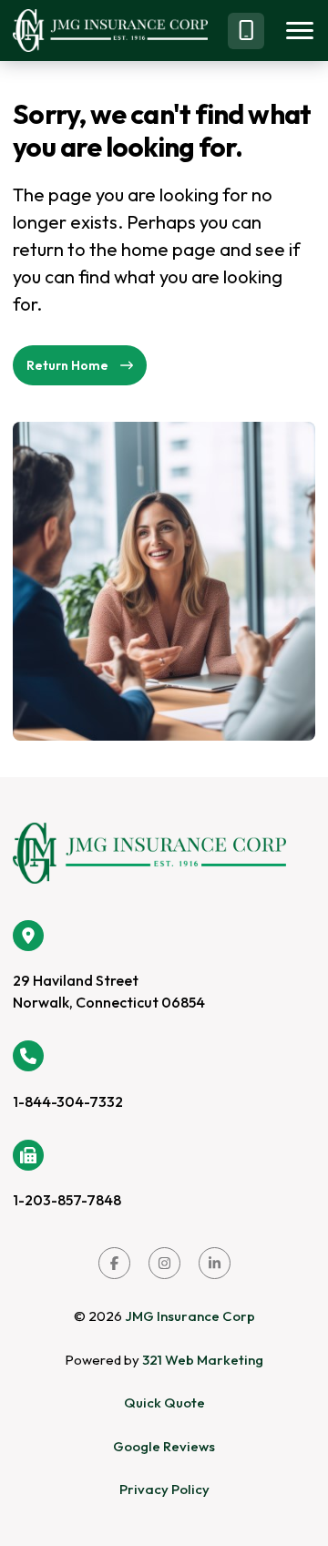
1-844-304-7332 (68, 1101)
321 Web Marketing (202, 1359)
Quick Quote (164, 1402)
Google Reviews (164, 1446)
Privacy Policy (164, 1489)
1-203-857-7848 (67, 1200)
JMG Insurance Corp (190, 1316)
